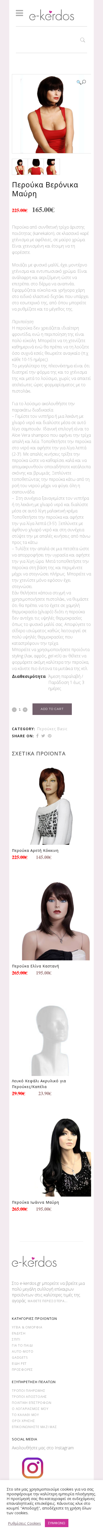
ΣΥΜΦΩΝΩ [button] (56, 1523)
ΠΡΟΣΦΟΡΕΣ (22, 1369)
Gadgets (19, 1357)
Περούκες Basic (52, 728)
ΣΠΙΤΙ (16, 1339)
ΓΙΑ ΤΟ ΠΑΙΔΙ (22, 1345)
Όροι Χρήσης (23, 1421)
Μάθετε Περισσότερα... (48, 1301)
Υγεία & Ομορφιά (27, 1327)
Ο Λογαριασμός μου (30, 1409)
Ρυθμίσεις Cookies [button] (24, 1523)
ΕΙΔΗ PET (19, 1363)
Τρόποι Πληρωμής (28, 1390)
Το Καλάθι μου (25, 1415)
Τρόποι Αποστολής (29, 1396)
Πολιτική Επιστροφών (31, 1402)
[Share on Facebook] (37, 736)
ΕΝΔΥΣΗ (19, 1333)
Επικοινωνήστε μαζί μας (34, 1427)
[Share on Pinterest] (50, 736)
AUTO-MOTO (23, 1351)
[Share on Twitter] (43, 736)
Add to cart (52, 709)
